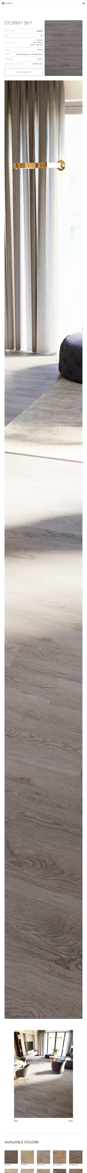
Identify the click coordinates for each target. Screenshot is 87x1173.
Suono (39, 31)
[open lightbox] (63, 48)
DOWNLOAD (37, 64)
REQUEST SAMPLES (23, 72)
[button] (83, 3)
